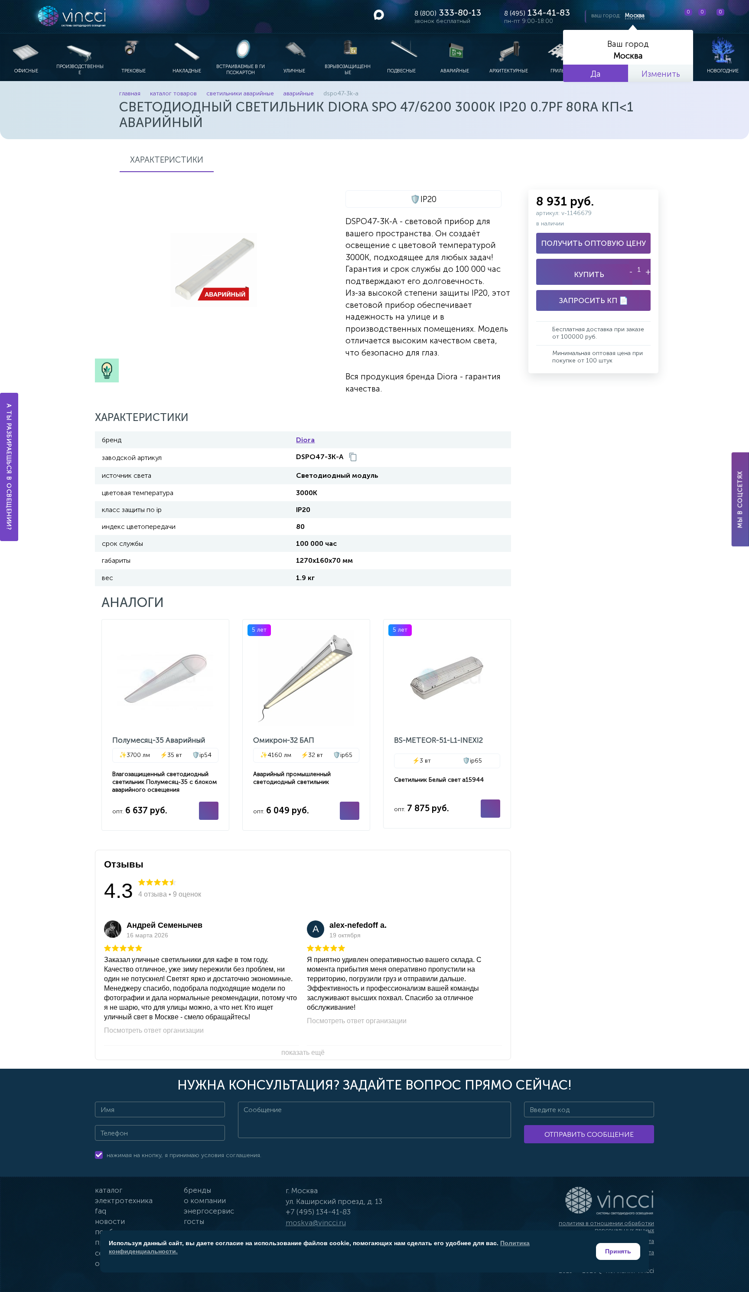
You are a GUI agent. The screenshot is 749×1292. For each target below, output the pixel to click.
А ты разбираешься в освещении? (9, 467)
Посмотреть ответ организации (154, 1030)
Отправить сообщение (589, 1134)
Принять (618, 1251)
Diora (305, 440)
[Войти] (735, 16)
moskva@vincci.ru (316, 1222)
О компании (205, 1200)
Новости (110, 1221)
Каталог (108, 1190)
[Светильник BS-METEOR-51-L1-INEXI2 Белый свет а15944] (447, 724)
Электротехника (124, 1200)
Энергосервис (209, 1211)
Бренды (197, 1190)
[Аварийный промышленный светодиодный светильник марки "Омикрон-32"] (306, 725)
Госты (194, 1221)
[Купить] (208, 811)
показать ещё (303, 1052)
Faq (100, 1211)
